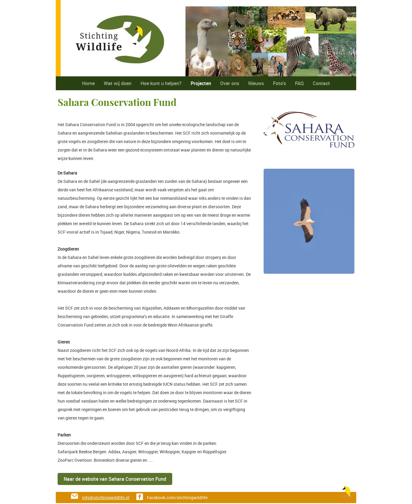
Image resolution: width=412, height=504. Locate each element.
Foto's (279, 83)
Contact (321, 83)
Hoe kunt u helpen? (161, 83)
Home (88, 83)
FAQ (299, 83)
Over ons (229, 83)
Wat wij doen (118, 83)
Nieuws (256, 83)
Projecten (201, 83)
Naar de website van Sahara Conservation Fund (115, 479)
